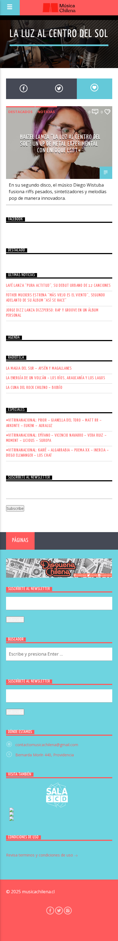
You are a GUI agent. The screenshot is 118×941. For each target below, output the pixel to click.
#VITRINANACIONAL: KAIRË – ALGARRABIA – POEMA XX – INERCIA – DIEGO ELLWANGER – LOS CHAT (57, 452)
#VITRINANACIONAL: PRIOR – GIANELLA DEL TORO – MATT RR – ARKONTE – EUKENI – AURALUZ (54, 423)
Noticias (46, 111)
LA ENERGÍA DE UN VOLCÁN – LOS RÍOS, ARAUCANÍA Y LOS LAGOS (56, 378)
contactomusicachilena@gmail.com (46, 744)
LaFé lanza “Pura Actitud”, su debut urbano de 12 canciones (58, 285)
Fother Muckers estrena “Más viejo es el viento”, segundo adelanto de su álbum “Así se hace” (55, 297)
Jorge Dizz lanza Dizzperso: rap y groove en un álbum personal (52, 313)
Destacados (20, 111)
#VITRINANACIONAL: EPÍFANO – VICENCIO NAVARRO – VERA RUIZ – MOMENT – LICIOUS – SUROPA (56, 438)
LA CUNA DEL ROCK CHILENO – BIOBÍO (34, 388)
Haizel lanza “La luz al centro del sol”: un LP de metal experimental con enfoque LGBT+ (60, 143)
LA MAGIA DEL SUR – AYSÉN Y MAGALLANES (39, 368)
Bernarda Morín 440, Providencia (44, 754)
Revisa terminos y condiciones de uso (40, 855)
